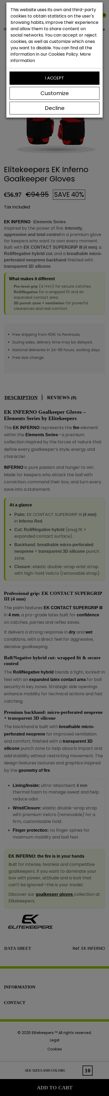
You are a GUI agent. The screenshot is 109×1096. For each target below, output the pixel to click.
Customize (54, 93)
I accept (54, 78)
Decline (55, 108)
